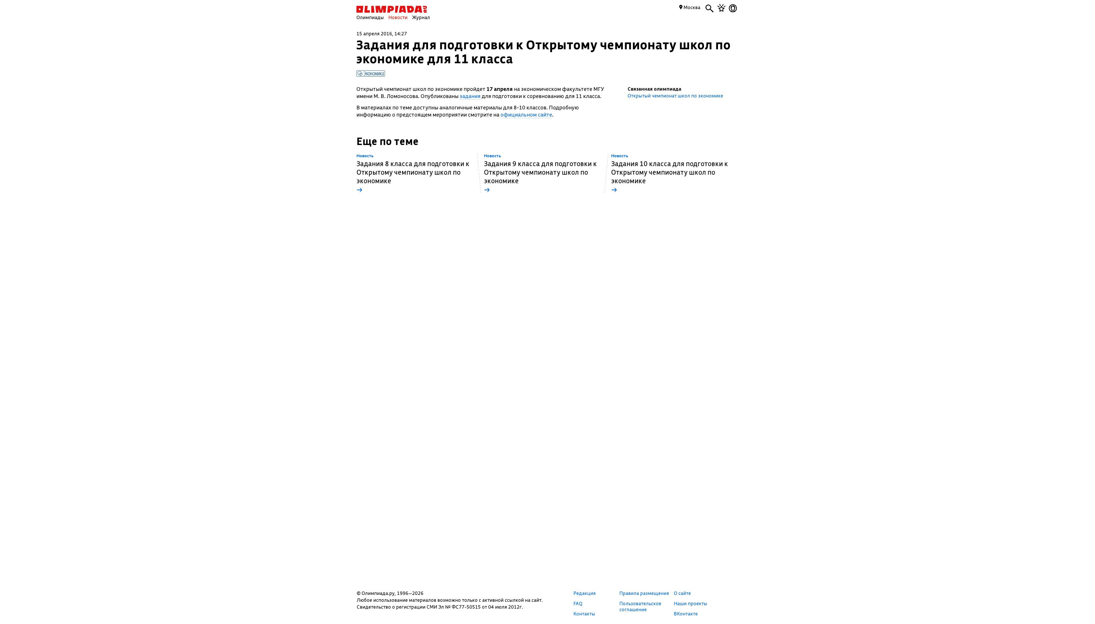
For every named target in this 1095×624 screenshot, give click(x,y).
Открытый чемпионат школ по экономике (675, 96)
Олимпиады (370, 17)
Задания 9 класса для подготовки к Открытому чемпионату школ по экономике (540, 173)
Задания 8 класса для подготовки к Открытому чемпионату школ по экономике (412, 173)
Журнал (421, 17)
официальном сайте (526, 114)
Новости (397, 17)
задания (470, 96)
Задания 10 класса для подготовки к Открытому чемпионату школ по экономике (669, 173)
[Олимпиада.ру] (391, 9)
